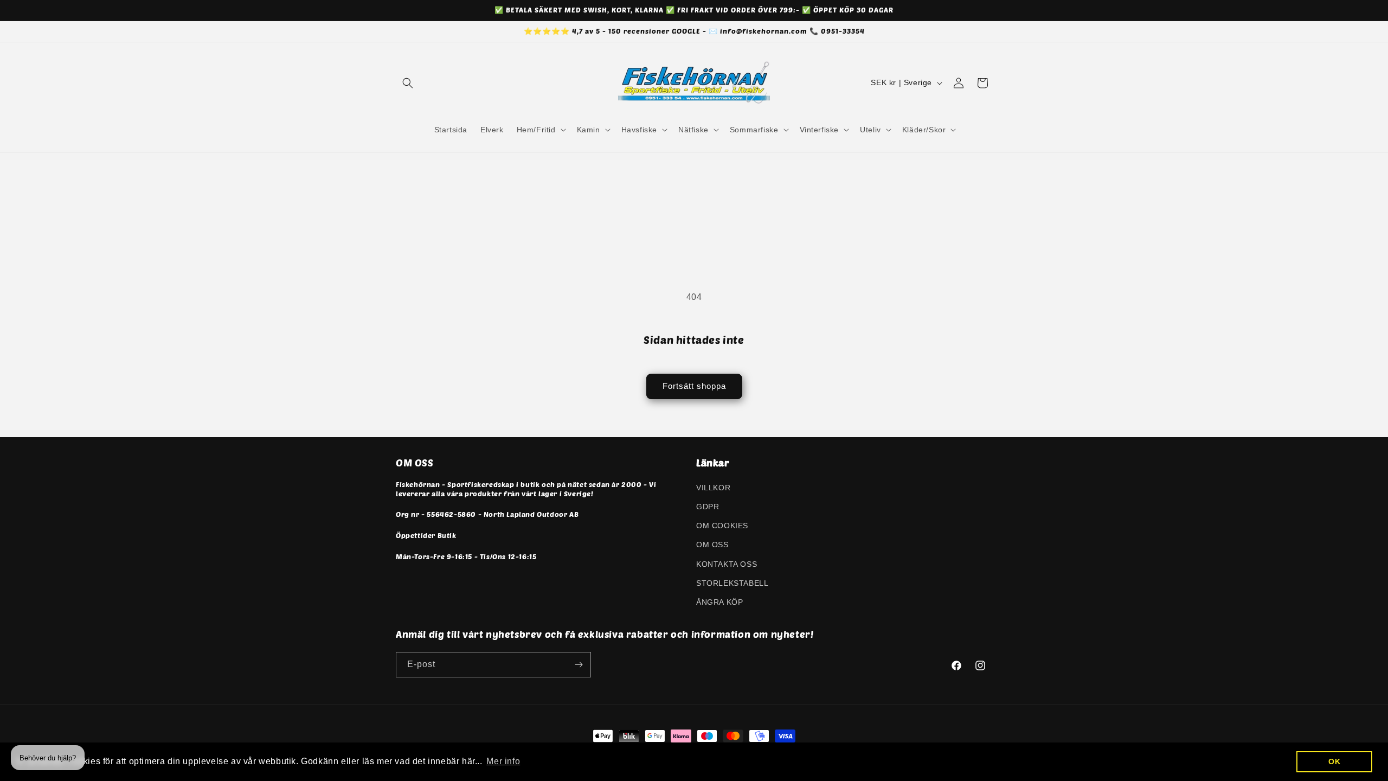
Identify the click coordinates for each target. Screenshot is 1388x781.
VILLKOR (713, 487)
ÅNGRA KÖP (719, 602)
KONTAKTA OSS (726, 564)
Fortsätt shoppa (694, 385)
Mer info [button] (503, 761)
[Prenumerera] (578, 664)
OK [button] (1334, 761)
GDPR (707, 506)
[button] (408, 83)
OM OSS (712, 544)
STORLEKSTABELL (732, 583)
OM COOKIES (722, 525)
